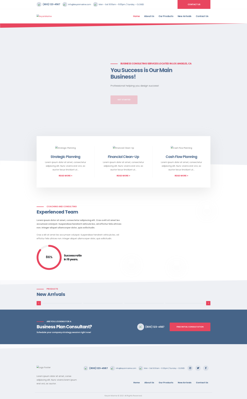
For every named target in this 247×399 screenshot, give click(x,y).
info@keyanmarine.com (79, 4)
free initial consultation (190, 327)
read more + (65, 175)
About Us (149, 16)
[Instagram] (190, 368)
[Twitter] (198, 368)
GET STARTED (124, 94)
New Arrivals (184, 16)
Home (136, 16)
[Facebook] (206, 368)
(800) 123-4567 (51, 4)
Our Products (166, 16)
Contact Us (194, 4)
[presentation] (7, 94)
